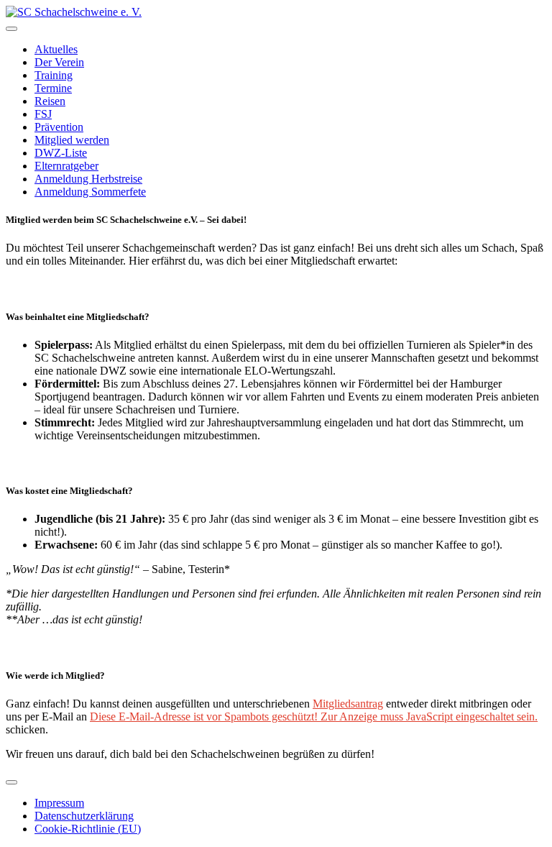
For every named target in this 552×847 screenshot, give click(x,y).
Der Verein (59, 62)
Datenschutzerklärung (84, 816)
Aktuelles (56, 49)
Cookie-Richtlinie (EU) (87, 829)
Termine (53, 88)
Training (53, 75)
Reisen (49, 101)
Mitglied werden (71, 140)
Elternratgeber (66, 166)
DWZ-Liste (60, 153)
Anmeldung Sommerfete (90, 192)
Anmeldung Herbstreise (88, 179)
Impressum (59, 803)
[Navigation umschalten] (11, 29)
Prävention (58, 127)
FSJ (43, 114)
